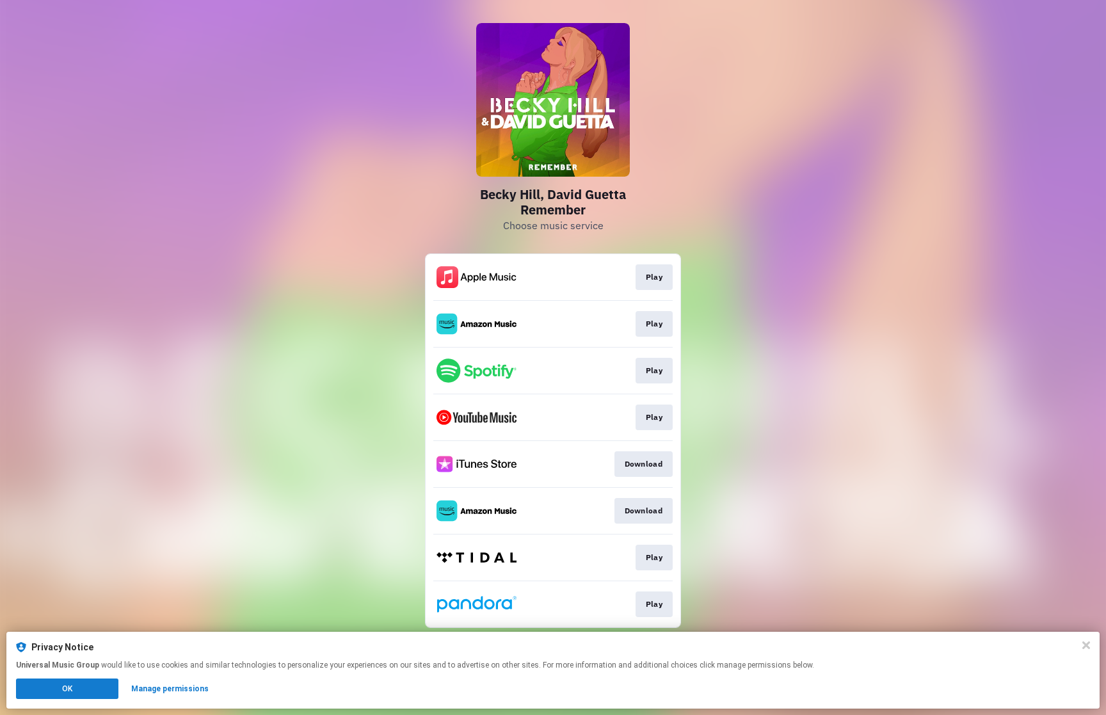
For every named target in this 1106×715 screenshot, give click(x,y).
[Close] (1086, 645)
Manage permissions (170, 688)
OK (67, 688)
